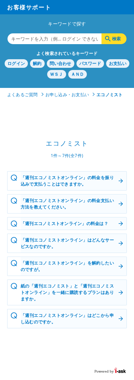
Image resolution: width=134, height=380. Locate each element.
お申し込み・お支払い (67, 95)
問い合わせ (60, 63)
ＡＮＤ (77, 74)
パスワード (90, 63)
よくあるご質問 (22, 95)
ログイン (16, 63)
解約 (37, 63)
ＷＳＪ (56, 74)
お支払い (117, 63)
